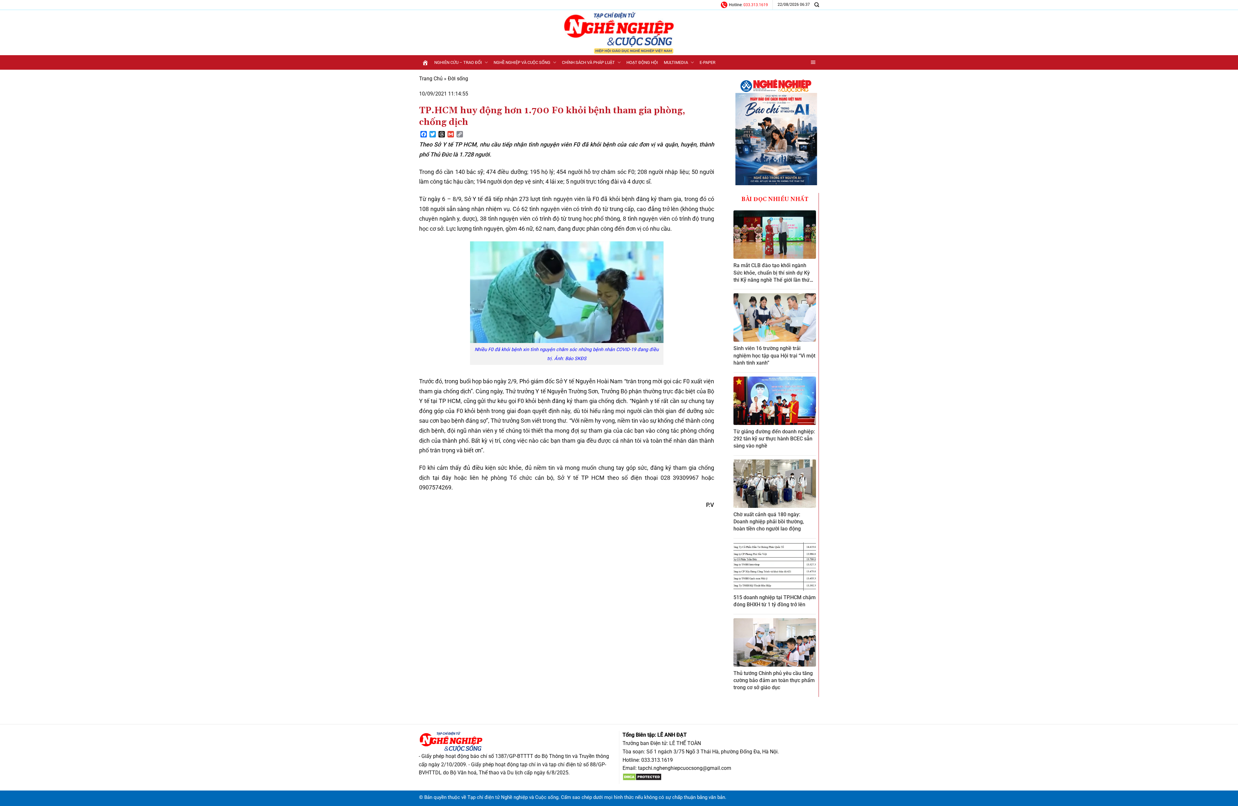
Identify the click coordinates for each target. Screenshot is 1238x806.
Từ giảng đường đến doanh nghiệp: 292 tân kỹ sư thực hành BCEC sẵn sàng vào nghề (774, 438)
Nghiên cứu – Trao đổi (458, 62)
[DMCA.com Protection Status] (642, 776)
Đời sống (458, 79)
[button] (813, 62)
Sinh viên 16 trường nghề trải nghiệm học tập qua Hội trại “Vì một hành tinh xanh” (774, 355)
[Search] (816, 4)
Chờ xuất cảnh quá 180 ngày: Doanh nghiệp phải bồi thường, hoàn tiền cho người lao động (768, 521)
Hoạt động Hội (642, 62)
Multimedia (676, 62)
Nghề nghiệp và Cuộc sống (522, 62)
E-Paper (707, 62)
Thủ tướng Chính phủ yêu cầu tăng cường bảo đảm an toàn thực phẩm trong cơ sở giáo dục (774, 680)
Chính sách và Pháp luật (588, 62)
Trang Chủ (431, 79)
